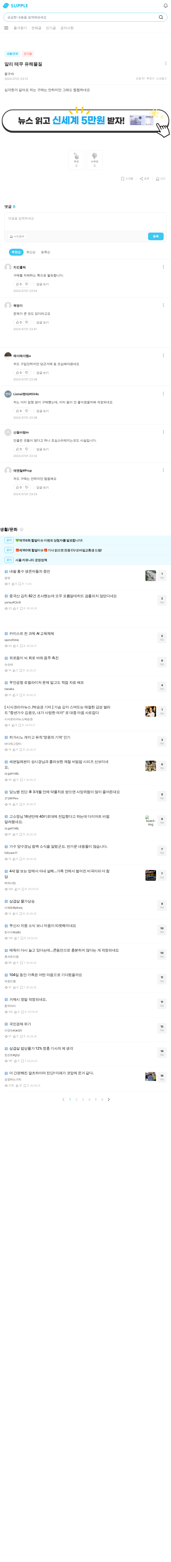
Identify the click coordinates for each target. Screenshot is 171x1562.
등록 (156, 236)
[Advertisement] (85, 40)
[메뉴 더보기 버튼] (6, 27)
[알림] (165, 5)
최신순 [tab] (31, 252)
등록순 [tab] (45, 252)
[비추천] (27, 284)
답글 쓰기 (43, 284)
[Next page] (108, 1099)
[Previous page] (63, 1099)
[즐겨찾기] (21, 529)
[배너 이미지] (85, 121)
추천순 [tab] (16, 252)
